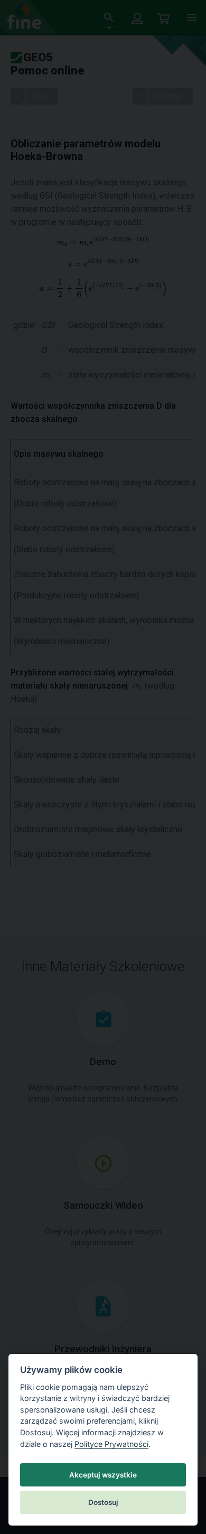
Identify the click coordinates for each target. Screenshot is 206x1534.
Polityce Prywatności (111, 1443)
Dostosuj (103, 1502)
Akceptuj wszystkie (103, 1475)
